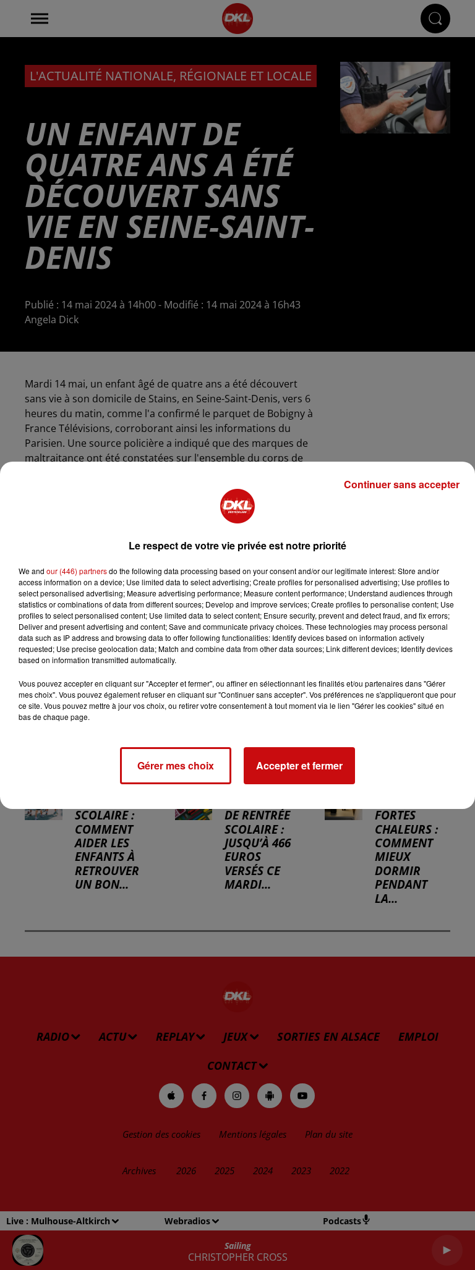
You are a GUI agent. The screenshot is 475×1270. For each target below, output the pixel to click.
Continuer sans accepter (402, 484)
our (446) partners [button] (76, 570)
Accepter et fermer (299, 765)
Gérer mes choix (175, 765)
